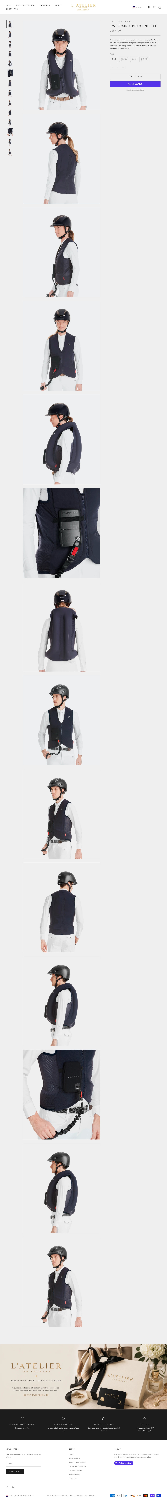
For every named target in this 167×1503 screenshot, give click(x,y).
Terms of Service (75, 1470)
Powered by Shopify (87, 1495)
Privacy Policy (74, 1458)
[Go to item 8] (9, 93)
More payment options (135, 90)
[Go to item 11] (9, 122)
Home (8, 5)
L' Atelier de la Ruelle (122, 22)
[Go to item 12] (9, 132)
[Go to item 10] (9, 112)
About (58, 5)
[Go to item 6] (9, 73)
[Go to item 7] (9, 83)
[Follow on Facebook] (7, 1487)
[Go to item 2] (9, 34)
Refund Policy (74, 1474)
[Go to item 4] (9, 54)
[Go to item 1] (9, 24)
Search (71, 1454)
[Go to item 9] (9, 103)
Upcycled (45, 5)
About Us (73, 1478)
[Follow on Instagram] (13, 1487)
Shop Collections (25, 5)
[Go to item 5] (9, 63)
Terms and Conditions (77, 1466)
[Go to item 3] (9, 44)
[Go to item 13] (9, 142)
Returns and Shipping (77, 1462)
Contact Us (12, 9)
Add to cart (135, 77)
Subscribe (15, 1471)
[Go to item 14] (9, 152)
